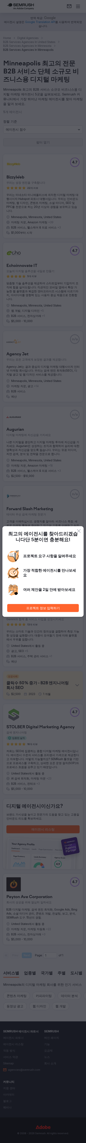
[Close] (79, 531)
